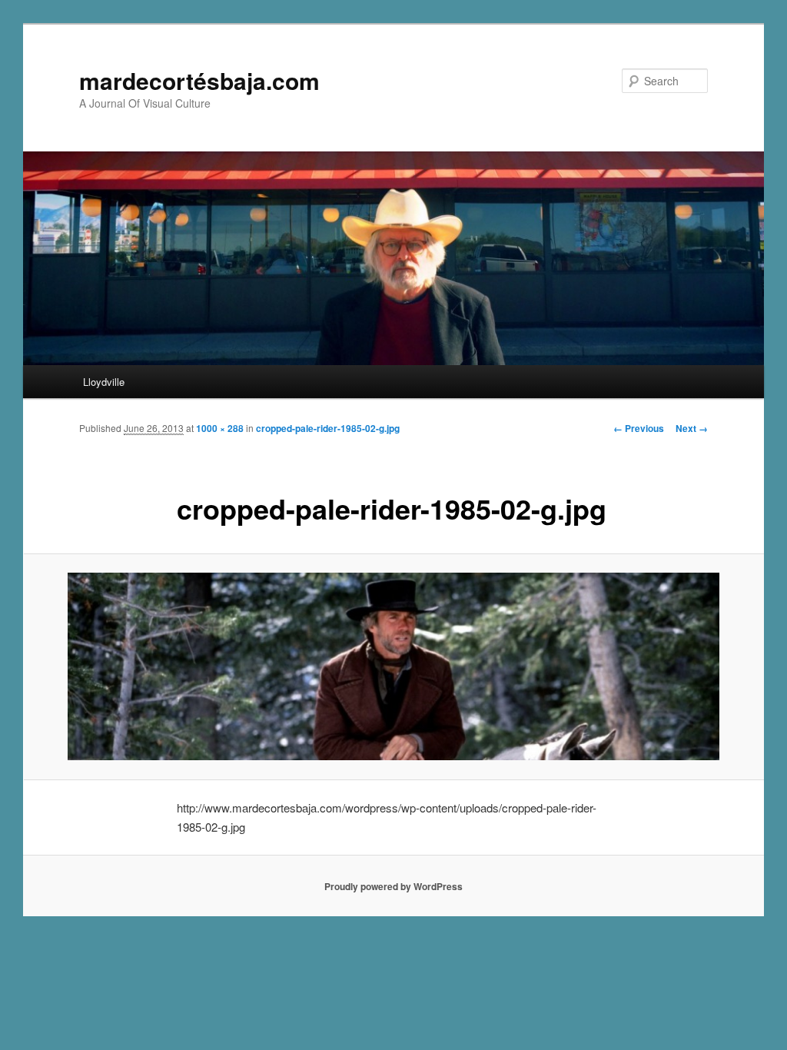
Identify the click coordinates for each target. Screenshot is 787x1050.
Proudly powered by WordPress (393, 886)
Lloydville (104, 381)
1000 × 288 (220, 428)
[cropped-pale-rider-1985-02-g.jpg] (393, 666)
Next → (692, 428)
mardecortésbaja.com (199, 80)
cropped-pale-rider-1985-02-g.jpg (328, 428)
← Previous (638, 428)
